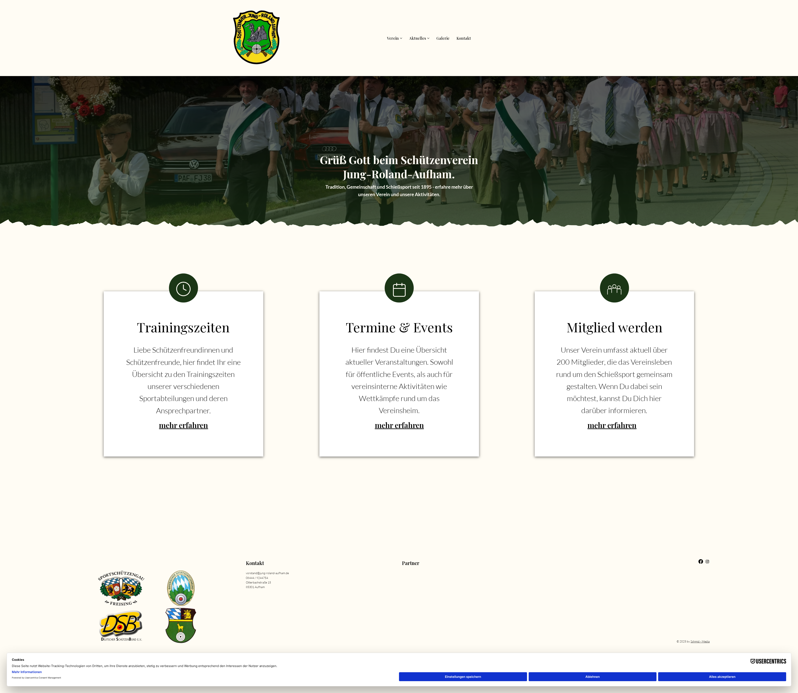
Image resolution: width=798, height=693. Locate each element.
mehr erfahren (183, 425)
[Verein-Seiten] (401, 38)
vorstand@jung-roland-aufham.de (267, 573)
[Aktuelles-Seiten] (428, 38)
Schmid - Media (700, 641)
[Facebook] (700, 561)
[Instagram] (707, 561)
